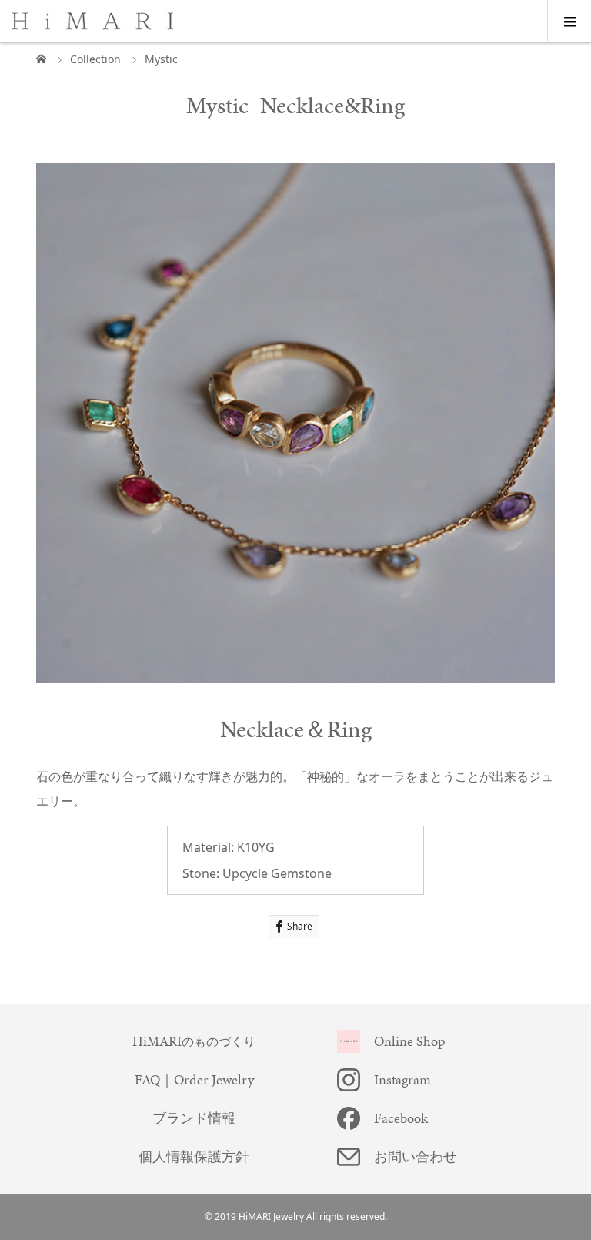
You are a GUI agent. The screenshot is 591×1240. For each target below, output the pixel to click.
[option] (296, 423)
